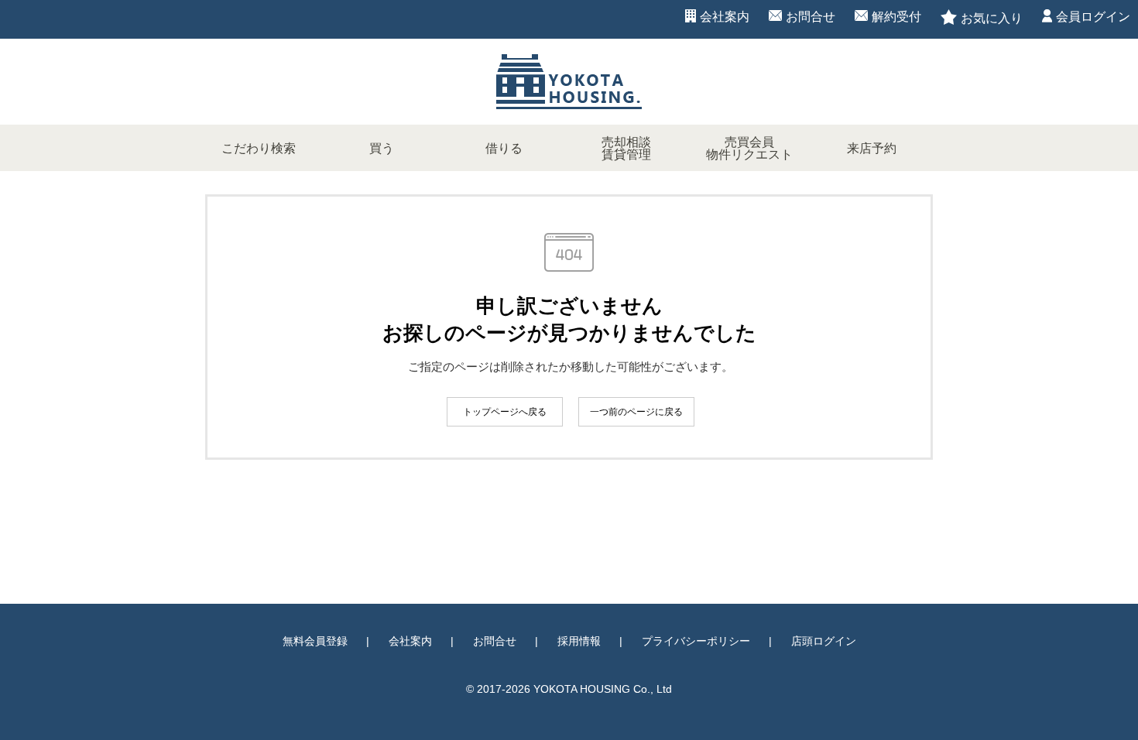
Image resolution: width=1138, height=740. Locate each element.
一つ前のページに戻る (636, 411)
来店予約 (871, 148)
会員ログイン (1093, 16)
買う (381, 148)
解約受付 (896, 16)
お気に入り (992, 18)
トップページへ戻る (505, 411)
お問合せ (810, 16)
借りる (504, 148)
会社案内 (724, 16)
